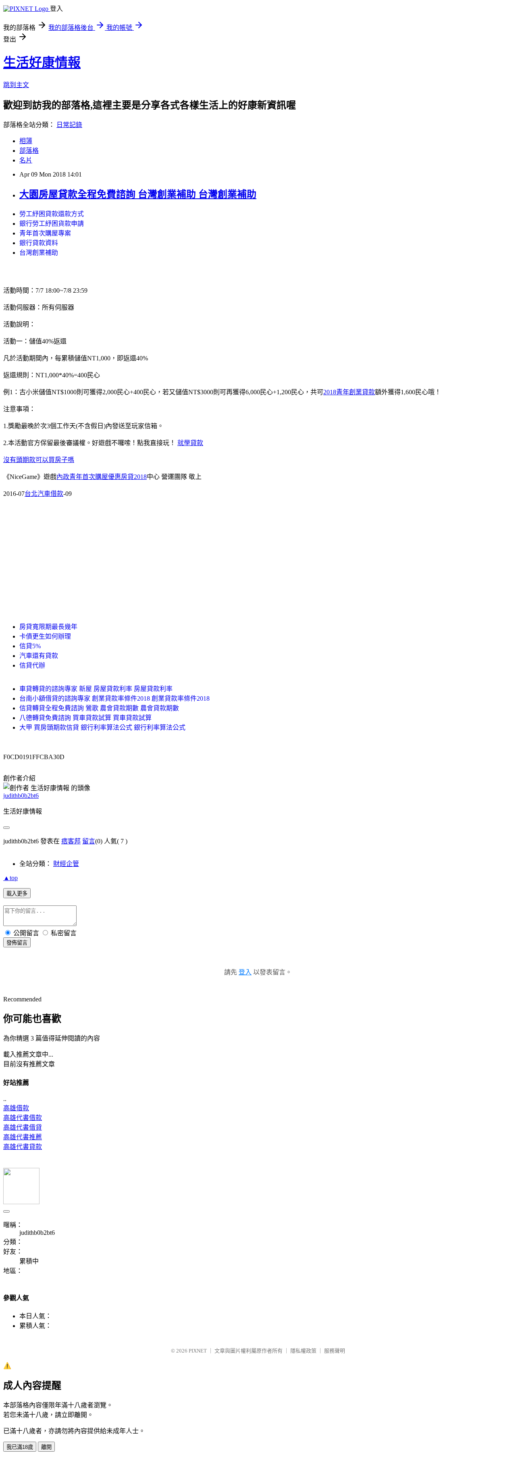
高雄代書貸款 (22, 1146)
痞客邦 (71, 841)
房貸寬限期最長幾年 (48, 626)
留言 (88, 841)
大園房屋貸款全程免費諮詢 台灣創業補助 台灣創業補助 (137, 194)
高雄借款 (16, 1108)
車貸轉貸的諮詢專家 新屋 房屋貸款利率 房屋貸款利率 (96, 688)
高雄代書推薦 (22, 1137)
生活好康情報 (42, 62)
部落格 (29, 150)
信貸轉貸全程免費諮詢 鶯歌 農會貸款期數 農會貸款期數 (99, 708)
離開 (46, 1447)
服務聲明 (334, 1351)
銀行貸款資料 (38, 242)
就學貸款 (190, 442)
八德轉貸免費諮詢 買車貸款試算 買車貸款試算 (85, 717)
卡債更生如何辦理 (45, 636)
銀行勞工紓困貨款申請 (51, 223)
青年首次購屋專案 (45, 233)
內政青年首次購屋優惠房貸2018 (101, 476)
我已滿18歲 (19, 1447)
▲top (10, 877)
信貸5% (30, 646)
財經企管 (66, 863)
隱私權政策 (303, 1351)
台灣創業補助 (38, 252)
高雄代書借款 (22, 1117)
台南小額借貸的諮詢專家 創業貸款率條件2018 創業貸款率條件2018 (114, 698)
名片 (25, 160)
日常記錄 (69, 124)
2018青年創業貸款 (349, 392)
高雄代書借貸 (22, 1127)
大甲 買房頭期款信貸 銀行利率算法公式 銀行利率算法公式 (102, 727)
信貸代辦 (32, 665)
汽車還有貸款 (38, 655)
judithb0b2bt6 (21, 795)
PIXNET (198, 1351)
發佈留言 (16, 943)
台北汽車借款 (44, 493)
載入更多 (16, 894)
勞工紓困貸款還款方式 (51, 213)
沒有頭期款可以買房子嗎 (38, 459)
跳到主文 (16, 84)
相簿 (25, 140)
